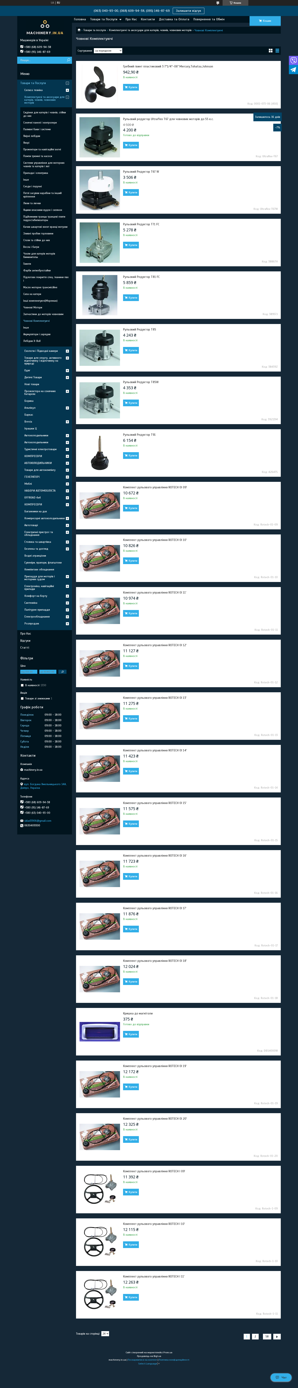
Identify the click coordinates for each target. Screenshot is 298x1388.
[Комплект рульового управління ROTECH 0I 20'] (99, 1137)
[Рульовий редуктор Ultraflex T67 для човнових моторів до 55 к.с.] (99, 137)
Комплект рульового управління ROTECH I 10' (154, 1224)
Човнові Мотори (32, 307)
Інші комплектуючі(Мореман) (40, 300)
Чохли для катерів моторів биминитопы (39, 255)
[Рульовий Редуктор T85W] (99, 400)
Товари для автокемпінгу (40, 470)
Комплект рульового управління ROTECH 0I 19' (155, 1066)
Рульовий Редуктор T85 (139, 329)
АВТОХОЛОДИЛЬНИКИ (38, 463)
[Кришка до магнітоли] (99, 1031)
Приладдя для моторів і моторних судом (39, 578)
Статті (24, 647)
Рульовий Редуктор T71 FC (141, 224)
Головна (80, 19)
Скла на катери (32, 294)
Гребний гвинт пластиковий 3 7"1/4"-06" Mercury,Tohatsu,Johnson (168, 66)
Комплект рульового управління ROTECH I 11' (153, 1276)
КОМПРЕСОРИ (33, 456)
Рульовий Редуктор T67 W (141, 171)
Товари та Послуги (103, 19)
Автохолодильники (36, 435)
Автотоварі (31, 525)
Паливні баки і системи (37, 129)
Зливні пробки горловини (38, 233)
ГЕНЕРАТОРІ (32, 477)
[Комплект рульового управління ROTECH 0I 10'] (99, 558)
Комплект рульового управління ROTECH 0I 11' (154, 592)
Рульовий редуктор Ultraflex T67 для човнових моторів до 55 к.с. (168, 119)
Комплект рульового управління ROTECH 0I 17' (154, 908)
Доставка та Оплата (174, 19)
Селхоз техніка (33, 90)
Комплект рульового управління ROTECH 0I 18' (155, 961)
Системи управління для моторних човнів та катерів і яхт (43, 164)
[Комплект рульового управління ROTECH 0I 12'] (99, 663)
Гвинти (27, 263)
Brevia (28, 421)
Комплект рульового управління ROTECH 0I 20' (155, 1118)
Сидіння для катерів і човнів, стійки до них (44, 114)
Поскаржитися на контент (142, 1359)
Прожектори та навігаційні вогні (42, 149)
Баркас (28, 414)
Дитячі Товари (33, 377)
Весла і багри (31, 247)
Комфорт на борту (35, 596)
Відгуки (25, 641)
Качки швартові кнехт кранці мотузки (45, 227)
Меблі (28, 483)
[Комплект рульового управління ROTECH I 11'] (99, 1294)
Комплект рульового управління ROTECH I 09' (154, 1171)
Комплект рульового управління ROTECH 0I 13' (155, 698)
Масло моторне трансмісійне (40, 287)
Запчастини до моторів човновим (43, 314)
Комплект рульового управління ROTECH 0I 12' (155, 645)
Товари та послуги (94, 30)
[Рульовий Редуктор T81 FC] (99, 295)
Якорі (26, 142)
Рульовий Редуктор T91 (139, 435)
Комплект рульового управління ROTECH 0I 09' (155, 487)
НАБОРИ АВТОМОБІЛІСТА (40, 490)
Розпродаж (31, 623)
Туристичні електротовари (40, 449)
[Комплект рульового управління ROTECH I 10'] (99, 1242)
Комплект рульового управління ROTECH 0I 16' (155, 855)
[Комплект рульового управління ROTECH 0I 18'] (99, 979)
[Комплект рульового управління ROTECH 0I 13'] (99, 716)
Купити (133, 87)
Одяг (27, 370)
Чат (284, 1377)
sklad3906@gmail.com (37, 820)
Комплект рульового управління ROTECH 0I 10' (155, 540)
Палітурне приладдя (37, 609)
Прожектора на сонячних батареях (40, 392)
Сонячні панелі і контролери (40, 122)
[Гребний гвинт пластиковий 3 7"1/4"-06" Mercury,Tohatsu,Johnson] (99, 84)
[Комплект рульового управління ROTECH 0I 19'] (99, 1084)
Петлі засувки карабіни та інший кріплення (42, 195)
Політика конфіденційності (174, 1359)
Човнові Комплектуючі (36, 321)
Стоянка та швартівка (37, 542)
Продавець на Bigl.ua (149, 1356)
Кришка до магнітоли (138, 1013)
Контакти (148, 19)
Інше (26, 179)
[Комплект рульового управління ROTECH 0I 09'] (99, 505)
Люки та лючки (32, 203)
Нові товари (31, 384)
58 (267, 1336)
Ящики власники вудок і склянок (42, 210)
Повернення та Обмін (209, 19)
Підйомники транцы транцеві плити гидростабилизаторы (44, 218)
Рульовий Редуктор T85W (141, 382)
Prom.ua (167, 1352)
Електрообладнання (37, 616)
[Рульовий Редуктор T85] (99, 347)
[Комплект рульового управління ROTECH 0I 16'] (99, 874)
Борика (28, 401)
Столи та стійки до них (36, 240)
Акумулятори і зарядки (36, 334)
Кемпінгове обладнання (39, 569)
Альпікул (29, 408)
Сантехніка (30, 603)
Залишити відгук (188, 11)
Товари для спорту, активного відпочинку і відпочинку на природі (43, 360)
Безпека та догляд (36, 548)
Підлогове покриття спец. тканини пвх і (46, 279)
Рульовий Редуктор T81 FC (141, 277)
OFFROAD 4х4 (32, 497)
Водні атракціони (35, 555)
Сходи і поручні (32, 186)
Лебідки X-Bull (32, 341)
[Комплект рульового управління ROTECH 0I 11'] (99, 611)
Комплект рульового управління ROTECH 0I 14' (155, 750)
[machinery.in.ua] (44, 27)
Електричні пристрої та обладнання (38, 533)
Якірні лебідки (31, 136)
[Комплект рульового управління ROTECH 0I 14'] (99, 768)
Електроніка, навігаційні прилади (39, 587)
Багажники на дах (35, 511)
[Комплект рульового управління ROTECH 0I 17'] (99, 926)
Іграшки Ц (30, 428)
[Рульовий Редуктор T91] (99, 453)
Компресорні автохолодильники (44, 518)
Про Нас (131, 19)
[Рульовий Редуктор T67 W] (99, 190)
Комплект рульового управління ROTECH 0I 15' (155, 803)
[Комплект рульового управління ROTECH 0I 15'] (99, 821)
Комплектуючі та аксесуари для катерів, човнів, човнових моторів (150, 30)
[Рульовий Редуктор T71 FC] (99, 242)
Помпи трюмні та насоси (37, 156)
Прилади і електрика (35, 173)
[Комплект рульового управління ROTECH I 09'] (99, 1189)
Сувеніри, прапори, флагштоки (43, 562)
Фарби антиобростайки (37, 270)
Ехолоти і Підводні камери (41, 351)
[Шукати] (68, 60)
